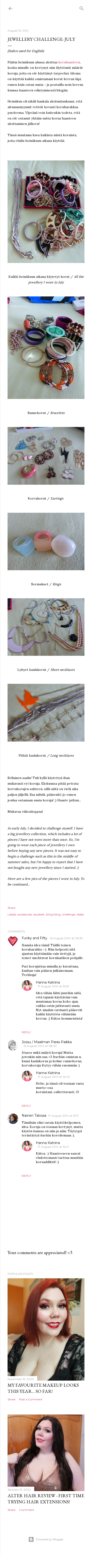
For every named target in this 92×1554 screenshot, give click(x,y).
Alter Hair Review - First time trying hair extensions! (46, 1498)
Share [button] (11, 908)
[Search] (81, 7)
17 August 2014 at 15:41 (53, 1146)
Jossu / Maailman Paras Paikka (47, 1042)
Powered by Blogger (50, 1539)
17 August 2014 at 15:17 (63, 1115)
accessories (24, 914)
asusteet (38, 914)
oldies (80, 914)
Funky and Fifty (35, 938)
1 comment (26, 1510)
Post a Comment (30, 1399)
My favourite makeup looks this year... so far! (43, 1388)
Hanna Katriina (48, 982)
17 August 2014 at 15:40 (54, 1076)
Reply (26, 1032)
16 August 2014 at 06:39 (66, 938)
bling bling (53, 914)
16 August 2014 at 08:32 (40, 1046)
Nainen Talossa (34, 1115)
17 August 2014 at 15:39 (53, 986)
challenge (68, 914)
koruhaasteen (69, 62)
